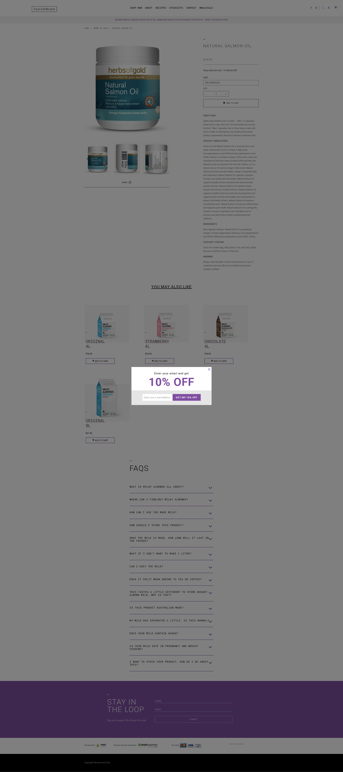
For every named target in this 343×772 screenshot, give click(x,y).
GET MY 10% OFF (186, 397)
